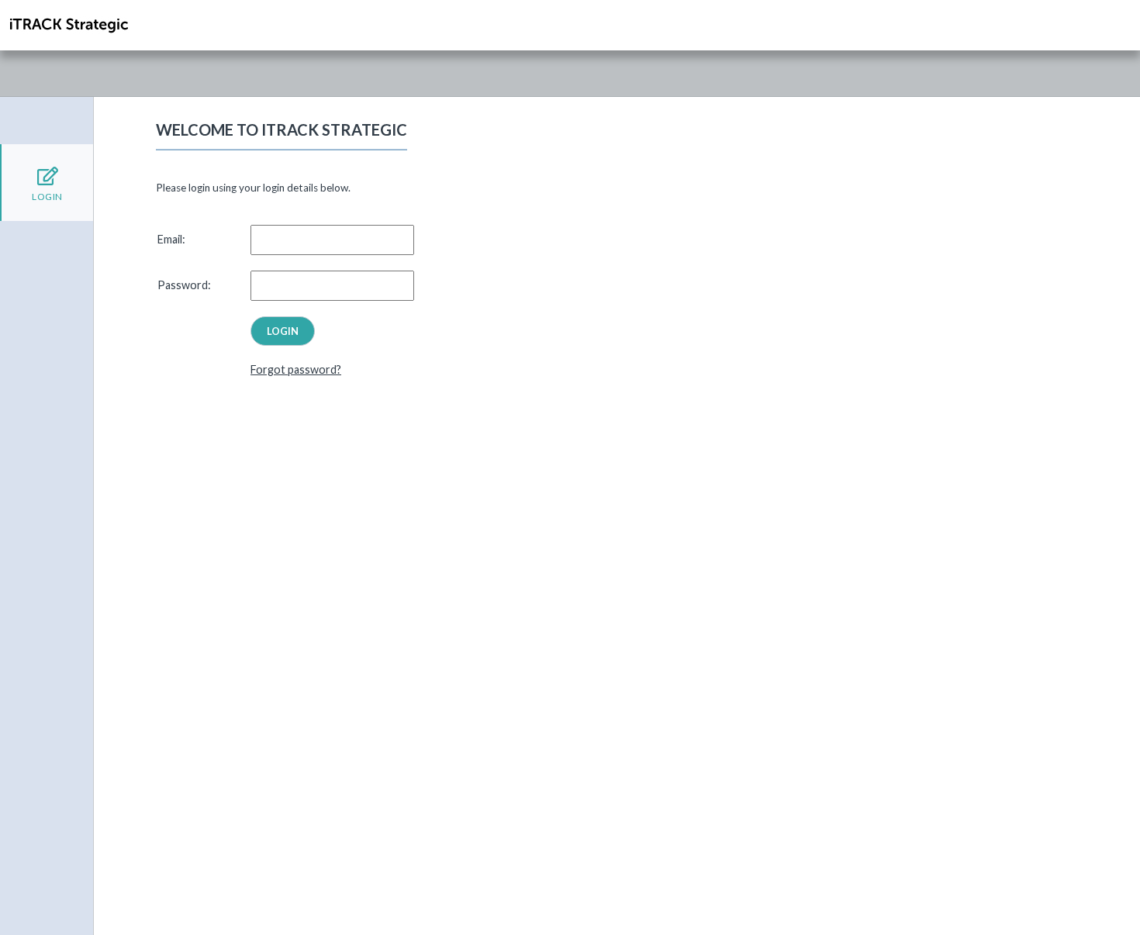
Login (47, 196)
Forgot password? (295, 369)
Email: (171, 239)
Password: (184, 285)
